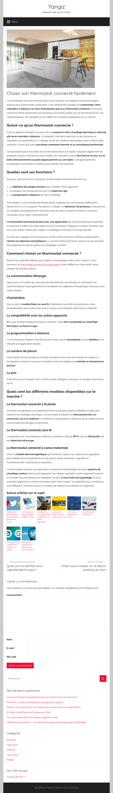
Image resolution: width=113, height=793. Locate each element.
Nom (10, 639)
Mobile (10, 759)
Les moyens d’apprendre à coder (72, 514)
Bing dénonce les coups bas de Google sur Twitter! (13, 546)
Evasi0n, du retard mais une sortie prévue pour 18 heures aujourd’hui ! (44, 707)
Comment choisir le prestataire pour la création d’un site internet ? (42, 697)
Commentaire (15, 595)
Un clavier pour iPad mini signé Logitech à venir (28, 514)
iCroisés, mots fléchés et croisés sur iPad (28, 712)
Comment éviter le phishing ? (88, 513)
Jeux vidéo (12, 754)
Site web (11, 656)
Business (11, 739)
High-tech (12, 744)
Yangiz (56, 6)
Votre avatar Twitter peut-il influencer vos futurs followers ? (28, 546)
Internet (11, 749)
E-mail (11, 648)
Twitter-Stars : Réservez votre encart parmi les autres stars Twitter (13, 517)
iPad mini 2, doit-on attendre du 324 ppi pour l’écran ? (35, 702)
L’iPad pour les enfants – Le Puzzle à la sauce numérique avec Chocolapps (46, 722)
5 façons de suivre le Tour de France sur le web (59, 514)
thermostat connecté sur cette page (40, 264)
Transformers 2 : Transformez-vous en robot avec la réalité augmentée (44, 517)
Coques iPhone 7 (16, 776)
